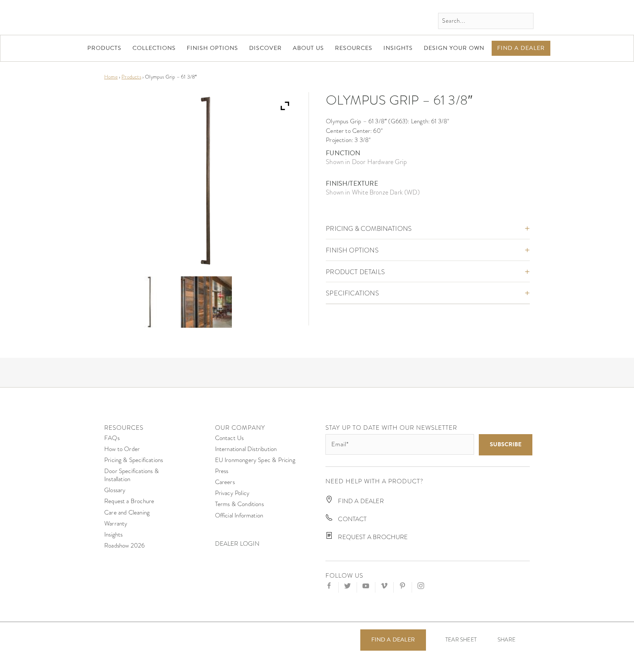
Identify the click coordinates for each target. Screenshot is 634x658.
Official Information (239, 515)
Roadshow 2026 (124, 545)
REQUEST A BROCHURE (372, 537)
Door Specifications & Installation (131, 475)
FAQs (112, 438)
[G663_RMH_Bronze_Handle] (206, 301)
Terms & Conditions (239, 504)
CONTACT (351, 519)
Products (131, 76)
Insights (113, 534)
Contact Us (229, 438)
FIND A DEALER (360, 501)
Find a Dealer (393, 639)
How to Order (122, 449)
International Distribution (246, 449)
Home (111, 76)
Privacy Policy (232, 493)
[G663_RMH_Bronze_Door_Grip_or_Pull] (149, 301)
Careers (225, 482)
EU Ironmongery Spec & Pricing (255, 460)
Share (506, 640)
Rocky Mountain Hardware (154, 17)
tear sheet (461, 639)
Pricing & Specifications (133, 460)
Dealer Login (237, 543)
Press (222, 471)
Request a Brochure (129, 501)
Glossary (114, 490)
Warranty (115, 523)
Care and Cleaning (127, 512)
